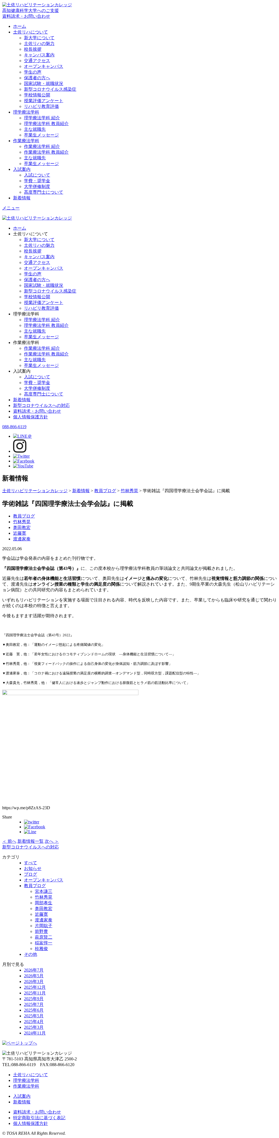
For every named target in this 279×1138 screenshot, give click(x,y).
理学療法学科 (26, 112)
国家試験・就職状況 (43, 83)
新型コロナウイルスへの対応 (41, 405)
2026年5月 (34, 975)
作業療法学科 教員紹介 (46, 152)
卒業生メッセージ (41, 135)
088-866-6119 (14, 426)
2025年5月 (34, 1016)
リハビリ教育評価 (41, 106)
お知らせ (32, 868)
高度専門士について (43, 192)
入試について (37, 175)
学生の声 (32, 72)
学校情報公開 (37, 95)
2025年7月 (34, 1004)
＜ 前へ (9, 841)
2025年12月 (35, 987)
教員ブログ (24, 516)
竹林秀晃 (22, 521)
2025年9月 (34, 998)
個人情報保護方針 (30, 417)
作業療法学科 (26, 140)
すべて (30, 862)
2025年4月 (34, 1021)
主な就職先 (35, 129)
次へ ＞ (52, 841)
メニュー (11, 208)
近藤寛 (19, 533)
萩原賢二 (43, 937)
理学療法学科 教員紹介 (46, 123)
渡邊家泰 (22, 539)
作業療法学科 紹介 (42, 146)
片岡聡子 (43, 925)
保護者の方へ (37, 77)
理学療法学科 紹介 (42, 117)
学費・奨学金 (37, 180)
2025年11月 (35, 993)
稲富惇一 (43, 943)
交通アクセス (37, 60)
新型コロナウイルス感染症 (50, 89)
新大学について (39, 37)
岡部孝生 (43, 902)
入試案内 (22, 169)
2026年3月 (34, 981)
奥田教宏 (22, 527)
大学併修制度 (37, 186)
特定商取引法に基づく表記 (39, 1117)
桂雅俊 (41, 948)
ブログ (30, 874)
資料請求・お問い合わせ (37, 411)
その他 (30, 954)
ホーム (19, 26)
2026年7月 (34, 970)
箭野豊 (41, 931)
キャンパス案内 (39, 55)
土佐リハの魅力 (39, 43)
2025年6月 (34, 1010)
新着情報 (22, 198)
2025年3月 (34, 1027)
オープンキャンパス (43, 66)
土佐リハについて (30, 32)
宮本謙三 (43, 891)
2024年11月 (35, 1033)
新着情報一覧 (30, 841)
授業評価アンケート (43, 100)
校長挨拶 (32, 49)
